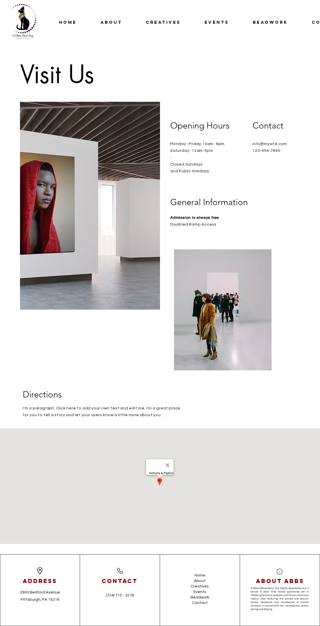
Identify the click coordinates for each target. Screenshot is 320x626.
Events (200, 592)
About (200, 581)
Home (199, 575)
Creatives (200, 586)
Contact (200, 603)
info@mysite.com (269, 144)
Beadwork (199, 597)
